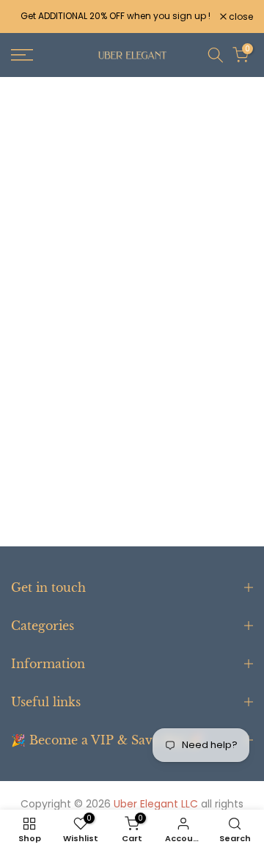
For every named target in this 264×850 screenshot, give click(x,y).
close (240, 16)
